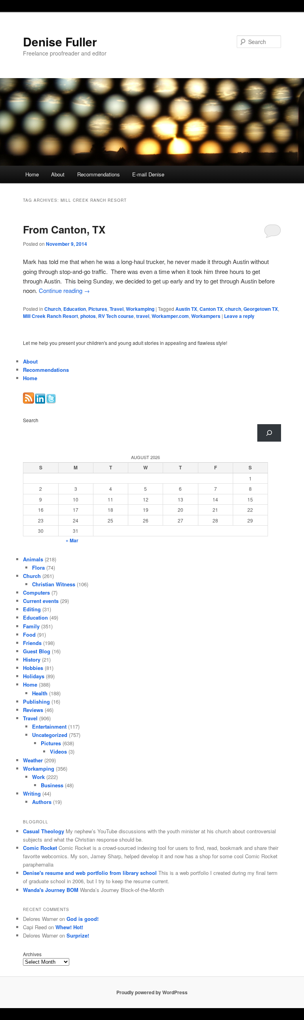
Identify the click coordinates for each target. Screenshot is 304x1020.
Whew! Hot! (69, 927)
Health (40, 693)
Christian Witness (53, 584)
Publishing (36, 701)
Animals (33, 559)
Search (30, 420)
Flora (38, 567)
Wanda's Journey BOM (50, 890)
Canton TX (211, 308)
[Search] (269, 433)
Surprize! (77, 935)
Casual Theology (43, 831)
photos (88, 316)
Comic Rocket (40, 848)
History (31, 659)
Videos (58, 751)
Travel (117, 308)
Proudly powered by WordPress (152, 992)
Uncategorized (49, 735)
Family (31, 626)
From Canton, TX (64, 229)
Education (74, 308)
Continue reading (64, 290)
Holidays (33, 676)
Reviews (33, 710)
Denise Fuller (60, 41)
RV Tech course (116, 316)
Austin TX (186, 308)
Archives (32, 954)
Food (29, 634)
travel (142, 316)
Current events (41, 601)
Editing (32, 609)
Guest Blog (36, 651)
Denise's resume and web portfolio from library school (90, 872)
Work (38, 777)
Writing (32, 793)
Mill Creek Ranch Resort (50, 316)
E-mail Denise (148, 174)
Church (52, 308)
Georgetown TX (260, 308)
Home (32, 174)
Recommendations (98, 174)
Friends (32, 643)
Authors (41, 802)
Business (52, 785)
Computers (36, 592)
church (233, 308)
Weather (33, 760)
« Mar (72, 540)
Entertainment (49, 726)
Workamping (140, 308)
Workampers (205, 316)
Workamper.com (170, 316)
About (58, 174)
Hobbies (33, 668)
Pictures (97, 308)
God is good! (82, 918)
